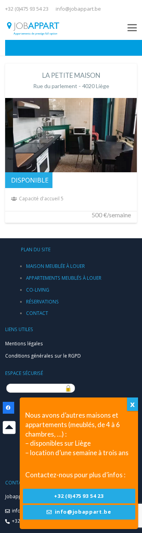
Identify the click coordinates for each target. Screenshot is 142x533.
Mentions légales (24, 343)
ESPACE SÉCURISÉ (24, 373)
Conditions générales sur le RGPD (43, 355)
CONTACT (37, 313)
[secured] (71, 388)
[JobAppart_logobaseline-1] (33, 28)
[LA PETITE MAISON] (71, 143)
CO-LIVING (37, 289)
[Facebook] (8, 407)
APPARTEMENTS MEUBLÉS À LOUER (63, 278)
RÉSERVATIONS (42, 301)
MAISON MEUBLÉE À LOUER (55, 266)
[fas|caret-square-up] (9, 427)
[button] (132, 27)
